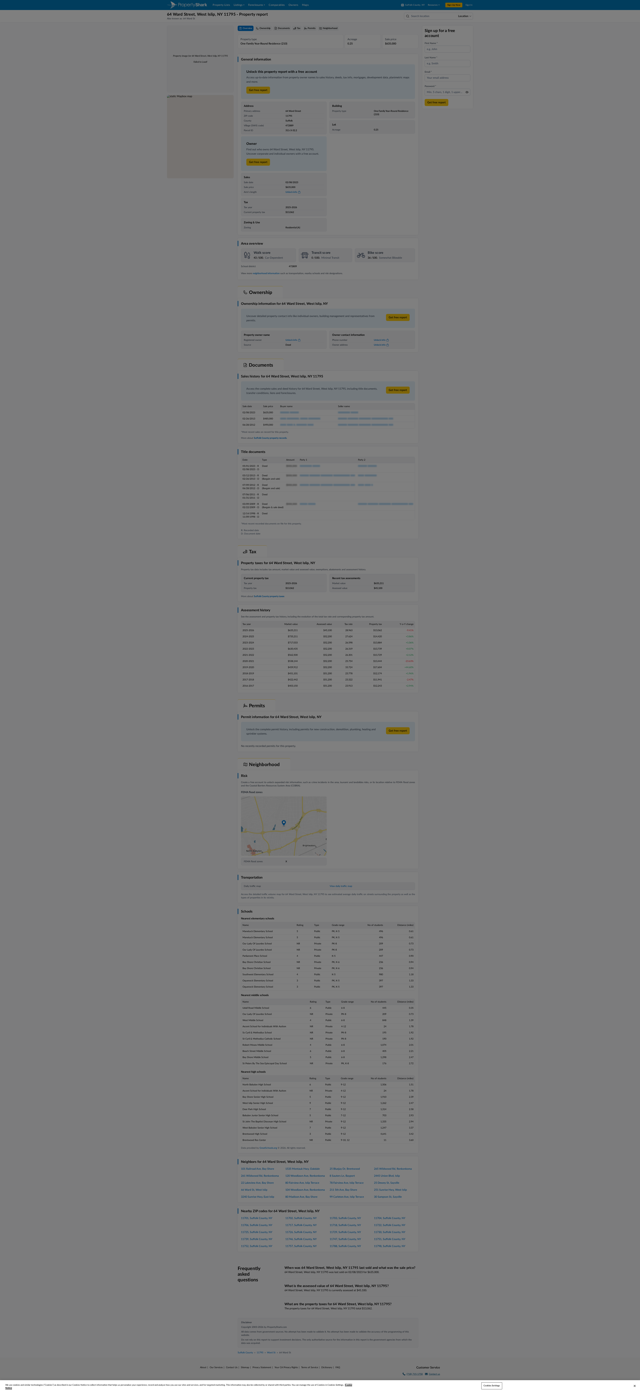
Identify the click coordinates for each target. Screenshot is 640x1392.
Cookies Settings (492, 1386)
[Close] (634, 1386)
